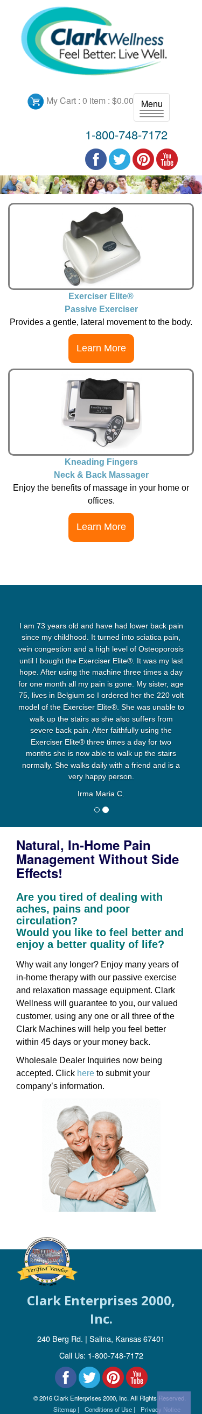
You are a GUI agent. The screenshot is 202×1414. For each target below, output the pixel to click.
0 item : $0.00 (108, 100)
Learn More (101, 348)
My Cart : (63, 100)
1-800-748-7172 (126, 134)
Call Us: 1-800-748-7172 (101, 1355)
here (85, 1073)
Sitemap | (66, 1409)
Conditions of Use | (110, 1409)
